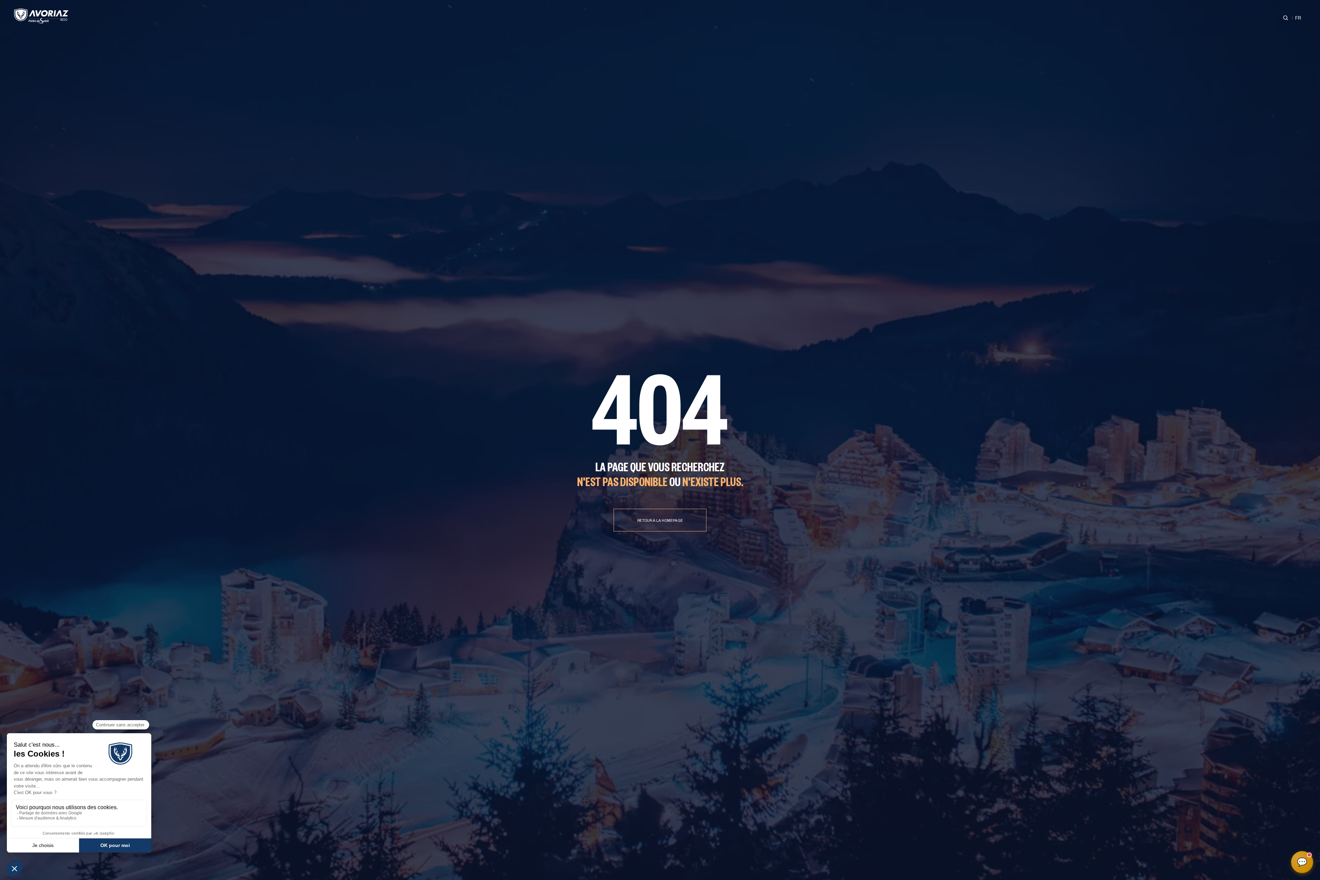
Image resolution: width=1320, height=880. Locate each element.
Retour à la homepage (660, 521)
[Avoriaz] (41, 16)
